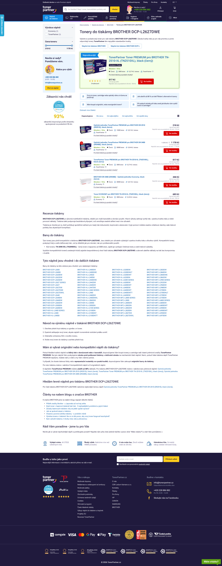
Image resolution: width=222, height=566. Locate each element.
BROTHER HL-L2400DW (86, 270)
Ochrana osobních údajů (86, 498)
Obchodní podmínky (85, 494)
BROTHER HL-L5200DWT (121, 275)
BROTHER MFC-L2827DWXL (123, 316)
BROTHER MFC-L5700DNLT (157, 293)
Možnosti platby (83, 488)
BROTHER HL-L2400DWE (87, 272)
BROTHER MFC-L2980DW (156, 288)
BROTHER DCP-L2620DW (52, 275)
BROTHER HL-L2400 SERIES (54, 310)
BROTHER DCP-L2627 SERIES (54, 282)
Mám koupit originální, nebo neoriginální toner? (104, 104)
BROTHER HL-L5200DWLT (122, 272)
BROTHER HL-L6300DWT (121, 285)
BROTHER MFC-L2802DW (122, 308)
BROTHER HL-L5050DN (86, 305)
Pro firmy (154, 2)
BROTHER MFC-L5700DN (156, 290)
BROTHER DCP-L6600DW (52, 308)
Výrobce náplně (52, 27)
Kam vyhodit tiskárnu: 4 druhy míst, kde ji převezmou (66, 419)
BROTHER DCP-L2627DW (52, 288)
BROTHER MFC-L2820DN (122, 310)
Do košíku (148, 81)
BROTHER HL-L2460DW (86, 295)
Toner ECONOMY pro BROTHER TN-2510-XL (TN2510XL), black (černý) (121, 194)
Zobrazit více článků (87, 110)
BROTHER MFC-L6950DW (156, 313)
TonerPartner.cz (119, 477)
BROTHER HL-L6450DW (121, 295)
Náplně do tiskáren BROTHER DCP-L (125, 46)
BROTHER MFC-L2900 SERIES (158, 280)
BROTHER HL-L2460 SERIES (88, 290)
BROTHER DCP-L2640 (51, 295)
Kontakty (164, 2)
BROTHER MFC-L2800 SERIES (123, 298)
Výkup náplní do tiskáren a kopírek (90, 511)
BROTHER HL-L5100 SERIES (88, 308)
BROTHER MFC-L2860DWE (157, 275)
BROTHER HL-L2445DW (86, 285)
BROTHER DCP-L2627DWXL (53, 293)
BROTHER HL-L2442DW (86, 282)
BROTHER (110, 25)
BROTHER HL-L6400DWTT (122, 293)
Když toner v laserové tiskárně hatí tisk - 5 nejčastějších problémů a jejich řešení (77, 406)
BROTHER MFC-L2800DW (122, 303)
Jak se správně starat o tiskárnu (58, 411)
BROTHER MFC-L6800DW (156, 303)
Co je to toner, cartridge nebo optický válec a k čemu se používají (107, 96)
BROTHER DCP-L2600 (51, 270)
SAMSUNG (116, 504)
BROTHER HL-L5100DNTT (87, 316)
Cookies (80, 501)
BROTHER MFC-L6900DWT (157, 310)
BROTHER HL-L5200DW (121, 270)
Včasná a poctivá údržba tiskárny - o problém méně (66, 414)
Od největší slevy (142, 116)
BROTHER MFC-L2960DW (156, 285)
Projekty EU (81, 514)
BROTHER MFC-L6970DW (156, 316)
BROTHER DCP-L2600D (52, 272)
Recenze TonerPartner (85, 517)
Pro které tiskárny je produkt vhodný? (121, 75)
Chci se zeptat (53, 88)
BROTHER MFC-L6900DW (156, 308)
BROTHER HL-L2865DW (86, 300)
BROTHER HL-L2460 (85, 293)
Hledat (114, 9)
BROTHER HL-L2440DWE (87, 280)
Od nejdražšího (127, 116)
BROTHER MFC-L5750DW (156, 298)
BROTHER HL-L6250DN (121, 277)
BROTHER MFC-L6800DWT (157, 305)
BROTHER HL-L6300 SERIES (123, 280)
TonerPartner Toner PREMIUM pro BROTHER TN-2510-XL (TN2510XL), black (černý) (131, 371)
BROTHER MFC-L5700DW (156, 295)
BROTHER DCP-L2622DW (52, 277)
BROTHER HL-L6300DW (121, 282)
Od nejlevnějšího (112, 116)
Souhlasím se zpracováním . (134, 464)
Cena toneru (51, 41)
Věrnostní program (84, 504)
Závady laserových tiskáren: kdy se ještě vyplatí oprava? (67, 409)
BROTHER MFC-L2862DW (156, 277)
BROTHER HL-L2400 (50, 313)
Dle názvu (99, 116)
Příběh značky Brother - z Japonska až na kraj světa (66, 404)
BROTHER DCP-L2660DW (52, 300)
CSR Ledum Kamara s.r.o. (122, 485)
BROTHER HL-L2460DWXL (87, 298)
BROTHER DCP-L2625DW (52, 280)
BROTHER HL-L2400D (51, 316)
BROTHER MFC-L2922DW (156, 282)
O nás (114, 481)
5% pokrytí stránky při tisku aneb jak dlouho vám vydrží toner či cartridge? (157, 104)
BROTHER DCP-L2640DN (52, 298)
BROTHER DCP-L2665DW (52, 303)
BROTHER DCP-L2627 (51, 285)
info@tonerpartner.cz (53, 83)
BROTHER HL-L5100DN (86, 310)
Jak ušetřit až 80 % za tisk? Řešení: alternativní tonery (157, 96)
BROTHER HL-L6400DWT (121, 290)
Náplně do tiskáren (98, 25)
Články (145, 2)
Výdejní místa (82, 491)
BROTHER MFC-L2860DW (156, 272)
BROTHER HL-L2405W (86, 277)
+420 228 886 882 (142, 9)
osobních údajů (144, 464)
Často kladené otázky (85, 507)
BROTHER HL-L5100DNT (87, 313)
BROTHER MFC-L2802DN (122, 305)
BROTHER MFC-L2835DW (156, 270)
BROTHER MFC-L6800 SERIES (158, 300)
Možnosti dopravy (134, 2)
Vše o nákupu (83, 477)
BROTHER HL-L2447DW (86, 288)
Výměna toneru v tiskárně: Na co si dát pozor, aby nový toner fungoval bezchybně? (78, 416)
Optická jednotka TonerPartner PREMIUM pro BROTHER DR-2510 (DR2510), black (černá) (138, 387)
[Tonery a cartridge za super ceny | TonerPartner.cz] (49, 9)
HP (113, 498)
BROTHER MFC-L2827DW (122, 313)
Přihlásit (160, 11)
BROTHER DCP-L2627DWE (53, 290)
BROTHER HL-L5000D (85, 303)
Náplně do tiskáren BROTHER (93, 46)
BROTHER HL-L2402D (85, 275)
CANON (115, 501)
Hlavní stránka (84, 25)
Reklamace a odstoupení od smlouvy (91, 485)
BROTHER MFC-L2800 (120, 300)
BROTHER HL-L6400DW (121, 288)
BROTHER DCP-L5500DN (52, 305)
